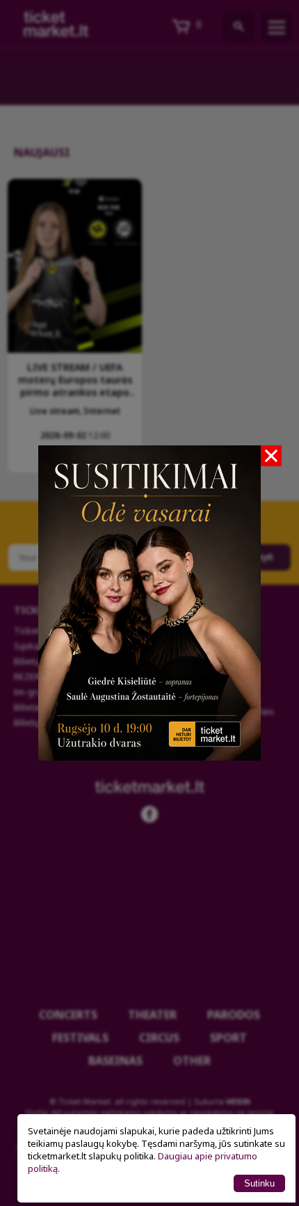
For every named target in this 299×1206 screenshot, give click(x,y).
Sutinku (259, 1183)
